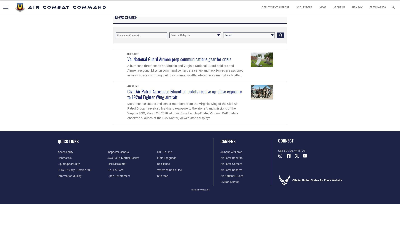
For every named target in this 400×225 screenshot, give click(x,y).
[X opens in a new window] (297, 156)
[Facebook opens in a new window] (288, 156)
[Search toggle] (393, 7)
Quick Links (68, 141)
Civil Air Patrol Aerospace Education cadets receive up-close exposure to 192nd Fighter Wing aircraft (184, 94)
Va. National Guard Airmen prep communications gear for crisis (179, 59)
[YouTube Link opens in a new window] (305, 156)
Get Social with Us (291, 150)
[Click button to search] (280, 35)
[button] (5, 7)
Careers (227, 141)
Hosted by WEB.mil (200, 189)
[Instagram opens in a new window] (280, 156)
